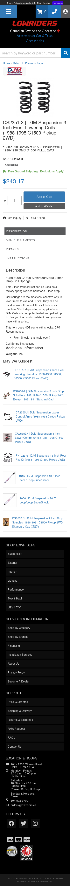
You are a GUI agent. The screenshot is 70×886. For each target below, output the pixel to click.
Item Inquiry (14, 218)
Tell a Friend (37, 218)
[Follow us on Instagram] (35, 823)
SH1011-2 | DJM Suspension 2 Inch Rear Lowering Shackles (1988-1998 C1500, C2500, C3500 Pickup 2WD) (39, 374)
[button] (35, 53)
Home (6, 63)
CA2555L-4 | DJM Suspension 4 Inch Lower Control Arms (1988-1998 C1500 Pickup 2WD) (39, 438)
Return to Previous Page (28, 63)
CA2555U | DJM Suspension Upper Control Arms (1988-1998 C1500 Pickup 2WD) (40, 416)
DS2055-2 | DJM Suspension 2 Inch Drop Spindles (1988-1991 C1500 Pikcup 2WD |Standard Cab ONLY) (37, 522)
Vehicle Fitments (20, 240)
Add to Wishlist (44, 206)
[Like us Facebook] (11, 823)
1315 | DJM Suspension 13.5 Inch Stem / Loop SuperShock (39, 478)
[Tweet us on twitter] (23, 823)
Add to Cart (44, 196)
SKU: (6, 159)
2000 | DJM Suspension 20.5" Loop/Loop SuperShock (38, 500)
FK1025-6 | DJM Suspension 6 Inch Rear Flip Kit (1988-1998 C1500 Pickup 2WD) (41, 457)
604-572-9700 (19, 800)
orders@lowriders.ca (23, 805)
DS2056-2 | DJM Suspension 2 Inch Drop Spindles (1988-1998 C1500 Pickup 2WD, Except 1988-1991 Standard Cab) (38, 395)
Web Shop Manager (41, 881)
